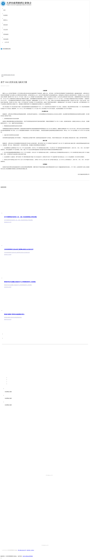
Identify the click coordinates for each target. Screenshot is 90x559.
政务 (14, 74)
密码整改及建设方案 (8, 74)
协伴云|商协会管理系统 (28, 556)
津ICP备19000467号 (22, 550)
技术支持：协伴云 (30, 550)
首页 (2, 74)
